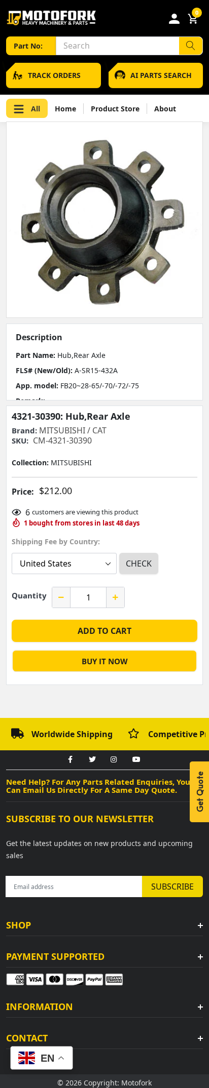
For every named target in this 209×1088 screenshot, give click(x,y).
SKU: (20, 441)
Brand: (24, 430)
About (165, 108)
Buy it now (105, 661)
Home (65, 108)
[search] (190, 46)
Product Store (115, 108)
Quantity (29, 595)
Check (139, 563)
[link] (70, 760)
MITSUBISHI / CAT (73, 430)
